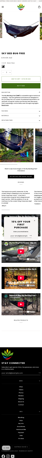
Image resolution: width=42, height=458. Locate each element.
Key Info (21, 423)
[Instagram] (7, 454)
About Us (21, 402)
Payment (21, 432)
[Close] (35, 220)
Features (5, 111)
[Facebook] (2, 454)
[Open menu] (4, 7)
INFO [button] (21, 411)
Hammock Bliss (8, 451)
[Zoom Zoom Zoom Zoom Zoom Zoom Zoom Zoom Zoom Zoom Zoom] (21, 31)
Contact (21, 405)
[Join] (30, 235)
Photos (21, 393)
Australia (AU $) (20, 447)
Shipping (21, 399)
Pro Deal (21, 438)
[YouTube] (12, 454)
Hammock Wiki (21, 429)
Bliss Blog (21, 417)
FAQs (21, 420)
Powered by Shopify (26, 451)
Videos (21, 390)
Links (21, 435)
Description (6, 92)
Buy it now (21, 86)
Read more (5, 105)
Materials (5, 115)
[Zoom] (6, 45)
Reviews (21, 396)
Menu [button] (21, 381)
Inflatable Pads (7, 120)
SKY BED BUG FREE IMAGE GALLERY (21, 176)
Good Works (21, 426)
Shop (21, 387)
